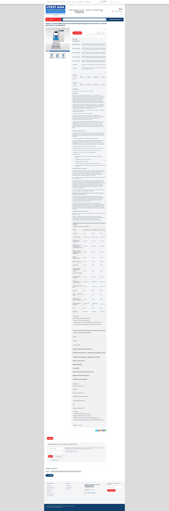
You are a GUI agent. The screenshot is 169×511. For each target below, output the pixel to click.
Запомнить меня (54, 459)
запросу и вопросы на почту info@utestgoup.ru (76, 10)
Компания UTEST (54, 1)
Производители (88, 1)
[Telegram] (101, 430)
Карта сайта (68, 489)
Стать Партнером (80, 1)
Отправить (111, 490)
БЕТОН (47, 471)
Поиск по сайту (69, 487)
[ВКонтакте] (98, 430)
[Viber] (103, 430)
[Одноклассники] (100, 430)
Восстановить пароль (71, 451)
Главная (48, 1)
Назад (50, 475)
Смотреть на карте (118, 11)
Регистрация (58, 456)
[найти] (105, 19)
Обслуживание (62, 1)
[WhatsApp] (105, 430)
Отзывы (50, 438)
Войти (50, 456)
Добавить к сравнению (78, 425)
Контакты (69, 1)
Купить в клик (100, 33)
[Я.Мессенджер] (96, 430)
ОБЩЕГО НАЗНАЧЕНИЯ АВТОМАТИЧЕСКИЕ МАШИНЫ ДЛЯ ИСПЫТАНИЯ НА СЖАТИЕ (66, 471)
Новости (73, 1)
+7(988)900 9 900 (79, 12)
